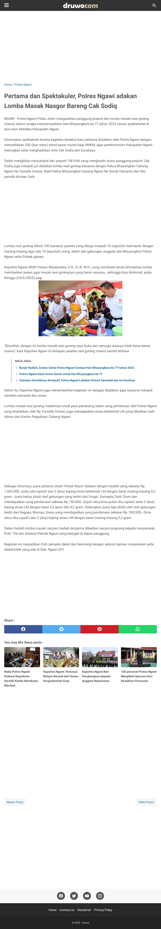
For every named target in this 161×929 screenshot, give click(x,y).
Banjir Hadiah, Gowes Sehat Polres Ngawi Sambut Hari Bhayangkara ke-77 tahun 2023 (76, 367)
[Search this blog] (154, 5)
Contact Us (67, 910)
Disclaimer (84, 910)
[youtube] (87, 896)
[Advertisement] (80, 46)
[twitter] (61, 629)
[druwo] (80, 5)
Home (52, 910)
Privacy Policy (103, 910)
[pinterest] (99, 629)
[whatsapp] (138, 629)
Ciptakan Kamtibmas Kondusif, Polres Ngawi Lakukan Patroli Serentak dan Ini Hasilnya (77, 380)
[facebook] (23, 629)
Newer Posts (15, 802)
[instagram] (100, 896)
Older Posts (146, 802)
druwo (85, 922)
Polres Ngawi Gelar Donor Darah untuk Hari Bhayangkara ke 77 (61, 374)
